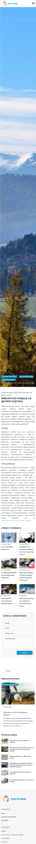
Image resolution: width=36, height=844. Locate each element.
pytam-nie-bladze (10, 376)
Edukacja (4, 842)
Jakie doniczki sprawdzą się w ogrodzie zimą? (6, 600)
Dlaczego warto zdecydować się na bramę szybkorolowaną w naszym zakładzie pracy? (21, 765)
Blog (3, 813)
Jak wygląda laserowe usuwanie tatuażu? (20, 773)
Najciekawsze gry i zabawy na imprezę (19, 741)
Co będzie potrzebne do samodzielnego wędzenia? (8, 575)
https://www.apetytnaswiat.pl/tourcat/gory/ (16, 520)
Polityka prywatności (8, 817)
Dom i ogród (5, 838)
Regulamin (5, 820)
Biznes (3, 831)
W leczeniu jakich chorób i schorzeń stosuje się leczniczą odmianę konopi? (21, 749)
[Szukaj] (3, 671)
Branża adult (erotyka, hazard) (12, 835)
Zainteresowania (8, 380)
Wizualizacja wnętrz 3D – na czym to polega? (22, 780)
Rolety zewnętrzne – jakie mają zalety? (20, 757)
